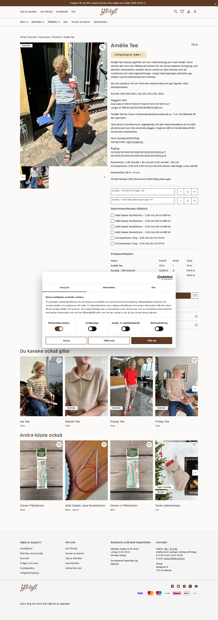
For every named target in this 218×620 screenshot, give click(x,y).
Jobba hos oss (73, 568)
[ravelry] (190, 586)
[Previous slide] (23, 177)
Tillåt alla (151, 340)
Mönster (32, 37)
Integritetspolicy (29, 572)
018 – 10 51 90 (171, 549)
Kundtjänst (26, 548)
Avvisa (66, 340)
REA (65, 21)
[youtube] (196, 586)
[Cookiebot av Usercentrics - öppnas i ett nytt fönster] (159, 277)
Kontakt (24, 558)
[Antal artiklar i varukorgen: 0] (195, 12)
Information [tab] (109, 287)
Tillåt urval (109, 340)
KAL (73, 11)
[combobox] (143, 191)
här (136, 560)
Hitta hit (115, 564)
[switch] (92, 328)
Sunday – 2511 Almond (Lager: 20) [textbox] (128, 190)
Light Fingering (134, 142)
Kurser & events (80, 21)
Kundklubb (62, 11)
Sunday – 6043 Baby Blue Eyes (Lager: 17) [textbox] (132, 199)
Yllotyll (23, 37)
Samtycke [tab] (64, 287)
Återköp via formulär (31, 553)
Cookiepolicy (27, 568)
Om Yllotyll (46, 11)
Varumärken (100, 21)
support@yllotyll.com (174, 558)
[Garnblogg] (178, 586)
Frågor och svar (29, 563)
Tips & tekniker (28, 11)
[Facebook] (172, 586)
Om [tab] (153, 287)
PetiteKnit (57, 37)
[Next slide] (104, 177)
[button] (34, 177)
